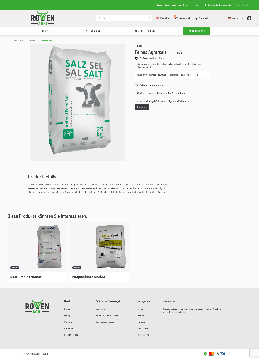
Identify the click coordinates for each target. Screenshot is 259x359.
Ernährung (33, 40)
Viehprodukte (143, 334)
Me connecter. (193, 74)
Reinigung (142, 321)
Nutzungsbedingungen (105, 321)
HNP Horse (68, 328)
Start (15, 40)
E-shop (44, 30)
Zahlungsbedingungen (152, 84)
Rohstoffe (141, 45)
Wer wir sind (93, 30)
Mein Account (197, 30)
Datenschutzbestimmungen (108, 315)
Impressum (100, 309)
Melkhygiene (143, 328)
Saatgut (141, 315)
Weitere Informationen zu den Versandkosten (164, 93)
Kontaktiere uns (145, 30)
